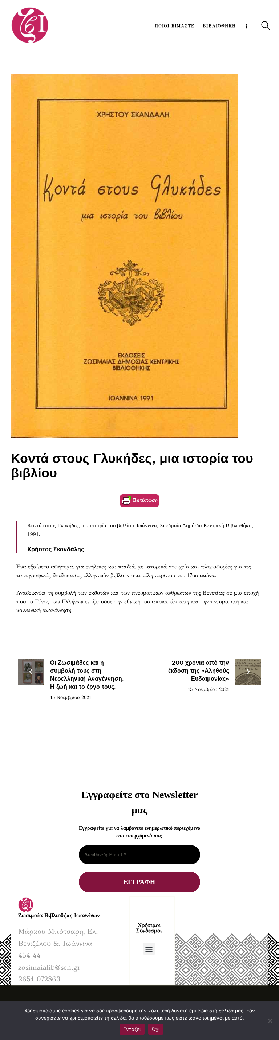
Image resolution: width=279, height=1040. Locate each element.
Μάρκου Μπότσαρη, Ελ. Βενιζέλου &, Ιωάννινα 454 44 (58, 943)
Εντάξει (132, 1029)
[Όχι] (270, 1020)
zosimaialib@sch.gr (49, 967)
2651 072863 (39, 979)
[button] (149, 949)
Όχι (156, 1029)
